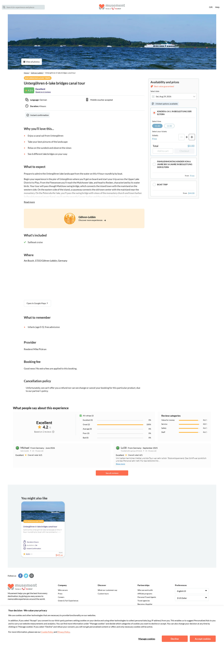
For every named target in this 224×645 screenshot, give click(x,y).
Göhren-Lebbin (37, 73)
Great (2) (86, 424)
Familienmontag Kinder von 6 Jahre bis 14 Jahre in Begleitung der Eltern (174, 164)
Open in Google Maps (36, 303)
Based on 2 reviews (43, 92)
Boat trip (162, 184)
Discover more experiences (91, 220)
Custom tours (103, 593)
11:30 (157, 126)
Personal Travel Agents (147, 597)
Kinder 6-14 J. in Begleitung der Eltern (174, 112)
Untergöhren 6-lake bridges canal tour (40, 526)
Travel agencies (144, 600)
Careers (61, 597)
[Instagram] (31, 576)
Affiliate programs (145, 593)
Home (26, 73)
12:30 (169, 126)
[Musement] (112, 7)
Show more (120, 464)
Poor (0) (86, 433)
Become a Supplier (145, 604)
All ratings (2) (88, 415)
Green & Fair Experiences (68, 600)
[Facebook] (20, 576)
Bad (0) (85, 438)
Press (60, 593)
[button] (173, 113)
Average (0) (87, 429)
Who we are (63, 590)
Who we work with (145, 590)
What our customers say (107, 590)
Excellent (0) (88, 420)
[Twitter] (25, 576)
